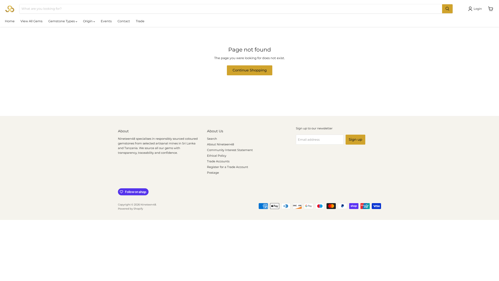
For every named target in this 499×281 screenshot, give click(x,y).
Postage (213, 172)
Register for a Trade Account (227, 167)
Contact (124, 21)
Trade (140, 21)
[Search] (447, 8)
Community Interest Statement (230, 150)
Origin (88, 21)
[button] (475, 8)
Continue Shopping (250, 70)
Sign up (355, 139)
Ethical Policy (216, 155)
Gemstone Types (62, 21)
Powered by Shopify (130, 208)
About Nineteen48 (220, 144)
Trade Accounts (218, 161)
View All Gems (31, 21)
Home (10, 21)
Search (212, 138)
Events (106, 21)
